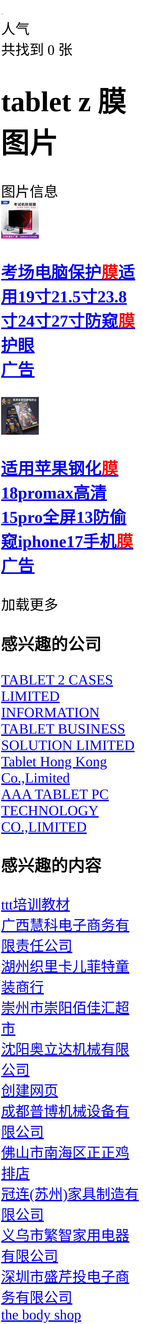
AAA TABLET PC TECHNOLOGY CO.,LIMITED (55, 810)
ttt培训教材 (35, 905)
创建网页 (29, 1091)
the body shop (41, 1315)
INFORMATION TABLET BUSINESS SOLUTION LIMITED (68, 729)
